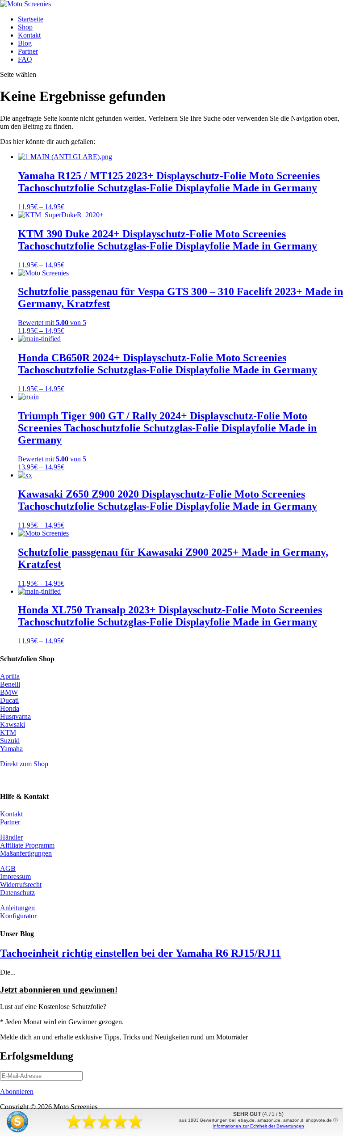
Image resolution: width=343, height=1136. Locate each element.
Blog (25, 43)
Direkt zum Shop (24, 764)
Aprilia (10, 676)
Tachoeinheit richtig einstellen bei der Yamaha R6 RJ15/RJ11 (140, 953)
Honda (9, 708)
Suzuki (10, 740)
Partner (28, 51)
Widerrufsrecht (21, 884)
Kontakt (29, 35)
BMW (9, 692)
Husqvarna (15, 716)
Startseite (30, 19)
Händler (11, 837)
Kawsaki (12, 724)
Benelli (10, 684)
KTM (8, 732)
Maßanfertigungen (26, 853)
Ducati (9, 700)
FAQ (25, 59)
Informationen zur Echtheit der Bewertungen (258, 1125)
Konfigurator (18, 916)
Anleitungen (17, 908)
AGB (8, 868)
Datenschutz (17, 892)
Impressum (15, 876)
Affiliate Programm (27, 845)
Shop (25, 27)
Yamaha (11, 748)
